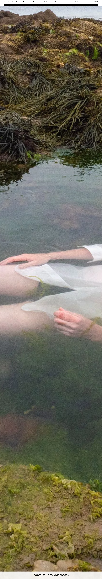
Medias (66, 1)
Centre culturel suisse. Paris (10, 1)
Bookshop (35, 1)
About (86, 1)
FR (95, 1)
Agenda (25, 1)
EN (97, 1)
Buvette (46, 1)
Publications (76, 1)
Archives (56, 1)
